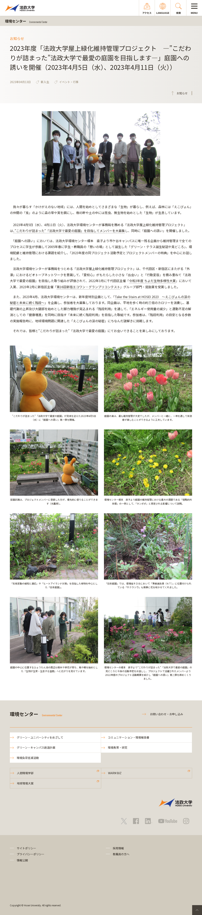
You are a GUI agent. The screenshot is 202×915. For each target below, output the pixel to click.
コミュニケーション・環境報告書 (128, 737)
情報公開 (22, 860)
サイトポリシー (26, 848)
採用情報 (118, 848)
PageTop (197, 910)
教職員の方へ (121, 854)
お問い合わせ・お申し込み (166, 714)
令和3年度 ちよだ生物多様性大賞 (152, 280)
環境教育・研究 (117, 747)
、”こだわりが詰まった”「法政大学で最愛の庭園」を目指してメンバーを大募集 (69, 230)
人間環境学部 (25, 773)
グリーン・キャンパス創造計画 (36, 747)
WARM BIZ (115, 773)
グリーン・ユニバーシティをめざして (40, 737)
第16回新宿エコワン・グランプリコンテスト (88, 286)
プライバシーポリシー (30, 854)
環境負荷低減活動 (28, 758)
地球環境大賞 (25, 783)
